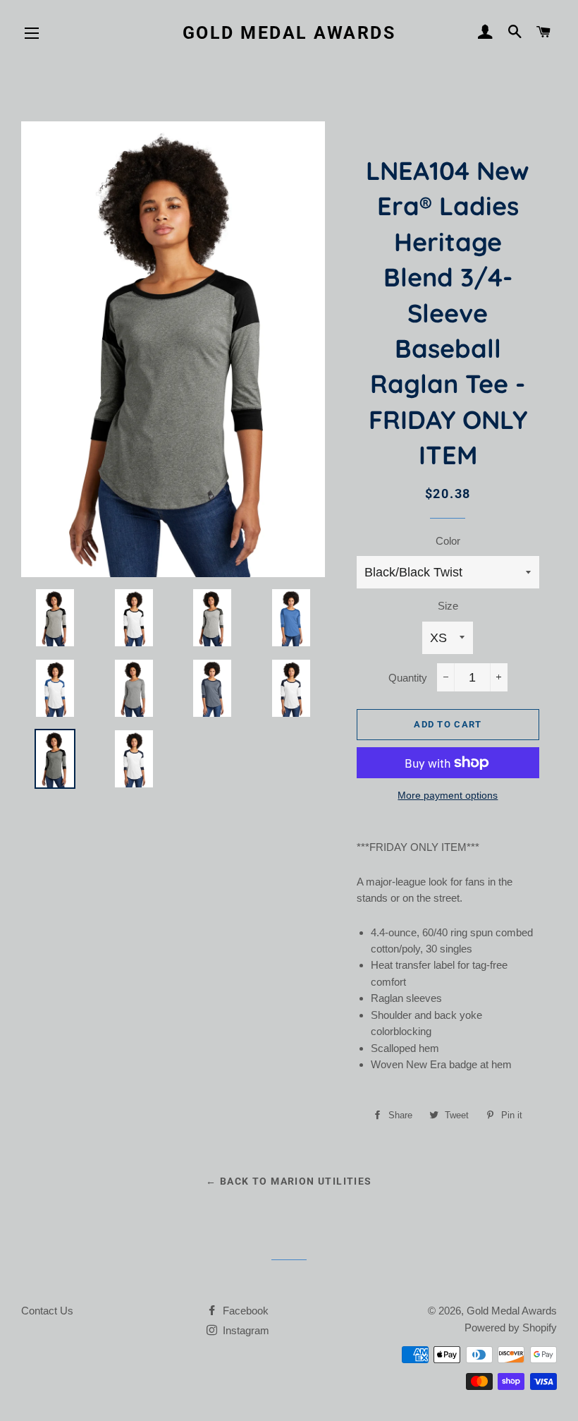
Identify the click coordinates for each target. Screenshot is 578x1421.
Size (448, 606)
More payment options (448, 795)
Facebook (244, 1311)
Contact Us (47, 1311)
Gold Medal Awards (289, 33)
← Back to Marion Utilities (288, 1181)
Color (448, 541)
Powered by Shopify (511, 1328)
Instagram (244, 1330)
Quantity (407, 678)
